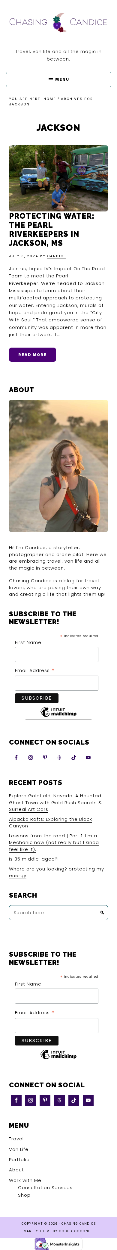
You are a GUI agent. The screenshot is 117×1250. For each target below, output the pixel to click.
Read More (32, 354)
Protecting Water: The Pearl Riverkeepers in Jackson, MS (51, 229)
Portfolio (19, 1159)
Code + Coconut (76, 1231)
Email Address (35, 670)
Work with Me (25, 1180)
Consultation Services (45, 1187)
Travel (16, 1139)
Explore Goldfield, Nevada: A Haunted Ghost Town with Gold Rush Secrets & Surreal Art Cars (55, 802)
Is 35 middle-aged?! (34, 859)
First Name (28, 642)
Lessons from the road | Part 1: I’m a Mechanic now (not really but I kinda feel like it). (54, 842)
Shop (24, 1195)
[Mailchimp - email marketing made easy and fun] (59, 716)
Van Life (18, 1149)
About (16, 1170)
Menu (62, 79)
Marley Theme (38, 1231)
